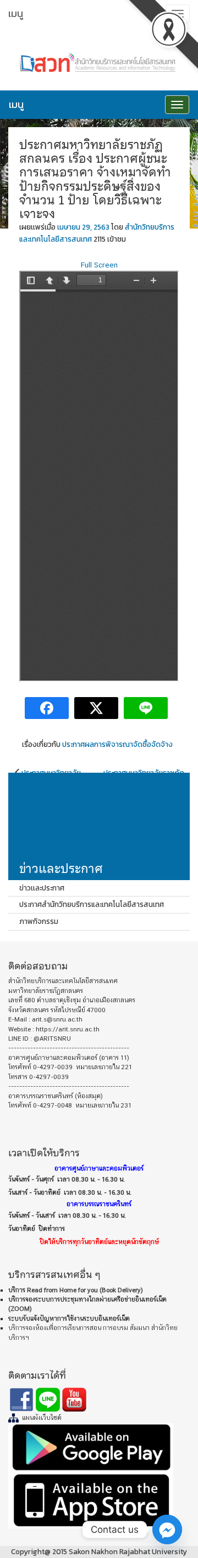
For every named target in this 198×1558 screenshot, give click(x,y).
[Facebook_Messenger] (167, 1529)
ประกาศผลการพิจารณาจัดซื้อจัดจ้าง (117, 744)
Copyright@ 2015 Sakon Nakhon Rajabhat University (99, 1551)
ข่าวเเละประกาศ (41, 887)
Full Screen (99, 264)
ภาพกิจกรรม (38, 921)
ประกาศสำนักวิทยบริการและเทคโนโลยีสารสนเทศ (91, 904)
